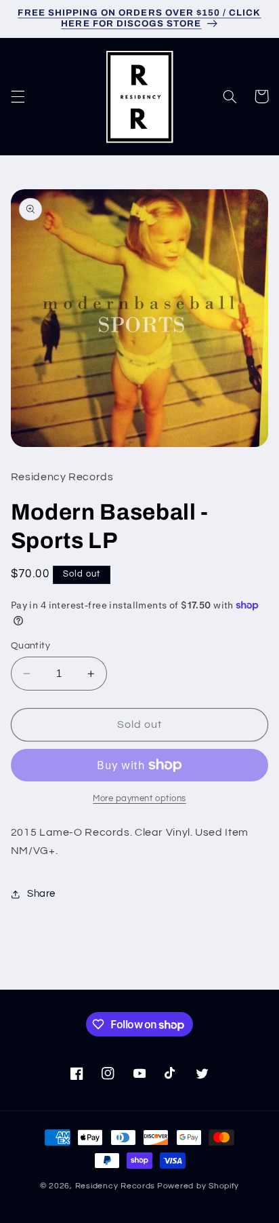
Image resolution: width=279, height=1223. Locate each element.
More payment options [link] (139, 798)
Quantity (30, 646)
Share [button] (41, 894)
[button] (17, 96)
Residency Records (115, 1186)
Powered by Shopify (198, 1186)
